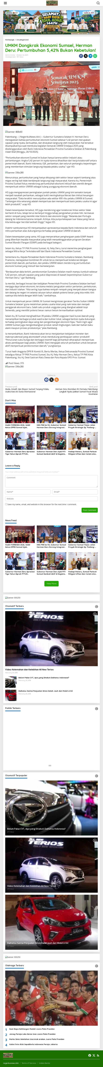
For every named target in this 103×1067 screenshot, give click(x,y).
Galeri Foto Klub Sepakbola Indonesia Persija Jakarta (33, 1044)
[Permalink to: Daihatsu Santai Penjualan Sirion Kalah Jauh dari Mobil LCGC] (10, 695)
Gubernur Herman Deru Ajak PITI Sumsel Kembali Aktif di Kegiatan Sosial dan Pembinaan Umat (51, 452)
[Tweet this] (86, 56)
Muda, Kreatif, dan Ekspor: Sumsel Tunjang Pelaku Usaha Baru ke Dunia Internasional (27, 389)
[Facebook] (46, 380)
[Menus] (5, 3)
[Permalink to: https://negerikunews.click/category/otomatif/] (96, 606)
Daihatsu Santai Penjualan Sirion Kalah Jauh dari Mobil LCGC (46, 691)
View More (51, 583)
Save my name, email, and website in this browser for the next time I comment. (42, 504)
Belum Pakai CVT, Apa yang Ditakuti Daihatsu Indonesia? (44, 678)
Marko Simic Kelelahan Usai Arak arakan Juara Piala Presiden (36, 1039)
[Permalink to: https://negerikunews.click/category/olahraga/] (96, 966)
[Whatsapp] (95, 56)
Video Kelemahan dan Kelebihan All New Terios (29, 669)
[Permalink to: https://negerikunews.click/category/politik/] (96, 708)
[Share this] (81, 56)
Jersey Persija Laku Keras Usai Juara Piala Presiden (32, 1034)
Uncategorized (10, 57)
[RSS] (56, 380)
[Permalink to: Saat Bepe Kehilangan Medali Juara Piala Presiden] (51, 998)
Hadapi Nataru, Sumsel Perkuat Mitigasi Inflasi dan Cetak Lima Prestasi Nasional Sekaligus (82, 452)
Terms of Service (29, 1063)
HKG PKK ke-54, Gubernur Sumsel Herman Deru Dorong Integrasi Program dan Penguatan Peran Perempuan (51, 426)
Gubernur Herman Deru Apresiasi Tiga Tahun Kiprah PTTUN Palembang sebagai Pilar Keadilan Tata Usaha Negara (20, 452)
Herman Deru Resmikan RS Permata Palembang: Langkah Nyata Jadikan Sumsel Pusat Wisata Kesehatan (76, 390)
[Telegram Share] (90, 56)
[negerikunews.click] (52, 3)
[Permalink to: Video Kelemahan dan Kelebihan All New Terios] (51, 638)
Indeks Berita (44, 1063)
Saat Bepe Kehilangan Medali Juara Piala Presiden (32, 1029)
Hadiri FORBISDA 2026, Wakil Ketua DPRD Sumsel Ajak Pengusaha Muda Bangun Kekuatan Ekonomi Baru (17, 426)
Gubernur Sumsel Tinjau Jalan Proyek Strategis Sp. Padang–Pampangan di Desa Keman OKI (82, 426)
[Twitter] (51, 380)
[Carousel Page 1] (50, 765)
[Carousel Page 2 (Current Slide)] (53, 765)
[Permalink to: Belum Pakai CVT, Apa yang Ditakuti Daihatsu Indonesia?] (10, 681)
